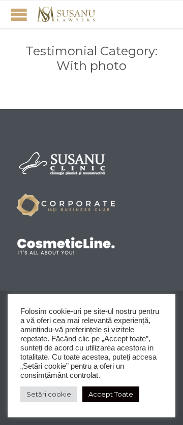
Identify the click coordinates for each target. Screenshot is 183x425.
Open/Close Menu (19, 14)
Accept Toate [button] (110, 394)
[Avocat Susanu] (66, 14)
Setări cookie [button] (48, 394)
